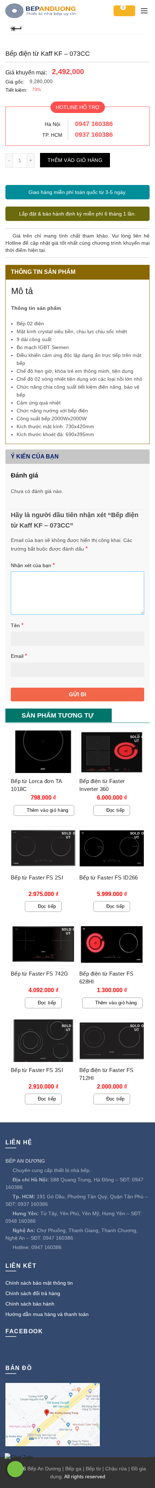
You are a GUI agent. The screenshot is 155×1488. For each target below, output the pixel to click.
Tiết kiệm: (16, 90)
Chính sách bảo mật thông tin (39, 1283)
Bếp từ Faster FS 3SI (37, 1070)
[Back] (16, 28)
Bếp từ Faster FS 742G (39, 974)
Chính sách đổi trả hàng (32, 1293)
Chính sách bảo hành (29, 1304)
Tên (17, 625)
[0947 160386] (15, 1469)
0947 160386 (94, 123)
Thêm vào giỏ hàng (75, 160)
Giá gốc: (15, 82)
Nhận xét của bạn (33, 565)
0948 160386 (20, 1221)
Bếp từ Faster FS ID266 (108, 877)
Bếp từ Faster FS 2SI (37, 877)
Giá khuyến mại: (26, 72)
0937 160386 (94, 134)
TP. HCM (52, 135)
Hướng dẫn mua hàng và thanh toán (47, 1314)
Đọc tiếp (115, 810)
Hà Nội (52, 124)
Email (19, 656)
